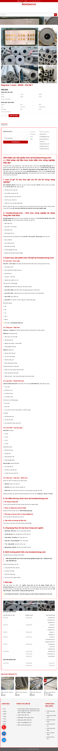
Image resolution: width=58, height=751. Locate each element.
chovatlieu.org (51, 644)
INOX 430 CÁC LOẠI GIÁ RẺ (7, 693)
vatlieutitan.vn (51, 634)
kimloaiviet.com (51, 620)
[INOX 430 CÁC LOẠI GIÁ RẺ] (7, 683)
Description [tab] (4, 124)
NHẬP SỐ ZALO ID (7, 131)
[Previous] (1, 687)
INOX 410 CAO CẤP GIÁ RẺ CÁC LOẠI (49, 693)
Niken (4, 721)
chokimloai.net (51, 651)
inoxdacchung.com (44, 139)
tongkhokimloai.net (44, 146)
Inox (31, 19)
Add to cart (14, 115)
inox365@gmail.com (44, 136)
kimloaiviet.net (51, 617)
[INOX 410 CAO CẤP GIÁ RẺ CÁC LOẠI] (50, 683)
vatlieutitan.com (51, 629)
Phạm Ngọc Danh (29, 717)
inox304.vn (52, 624)
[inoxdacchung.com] (29, 7)
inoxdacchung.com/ (26, 725)
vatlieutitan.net (51, 649)
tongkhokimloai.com (44, 143)
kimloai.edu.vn (51, 627)
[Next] (57, 687)
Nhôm (4, 714)
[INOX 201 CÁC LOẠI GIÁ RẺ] (21, 683)
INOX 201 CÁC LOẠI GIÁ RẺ (21, 693)
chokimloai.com (51, 654)
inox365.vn (42, 141)
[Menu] (2, 7)
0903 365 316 (43, 134)
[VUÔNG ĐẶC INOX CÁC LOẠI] (36, 683)
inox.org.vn (52, 646)
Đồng (4, 711)
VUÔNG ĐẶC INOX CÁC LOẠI (35, 693)
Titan (4, 719)
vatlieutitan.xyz (51, 622)
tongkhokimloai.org (44, 148)
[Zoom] (3, 81)
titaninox (51, 632)
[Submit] (55, 14)
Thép (4, 716)
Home (26, 19)
